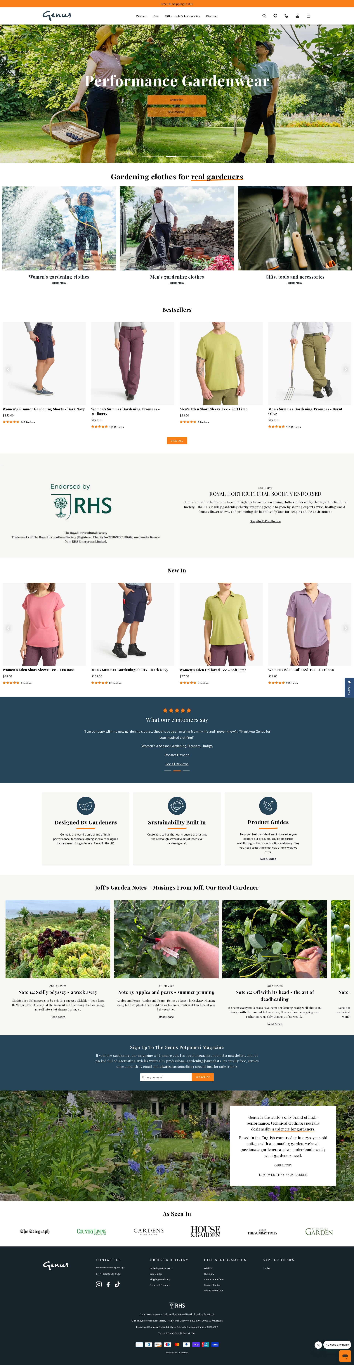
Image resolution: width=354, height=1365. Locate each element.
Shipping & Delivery (160, 1279)
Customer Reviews (214, 1279)
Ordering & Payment (160, 1268)
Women (141, 16)
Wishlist (208, 1268)
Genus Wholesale (213, 1290)
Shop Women (176, 111)
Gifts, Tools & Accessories (182, 16)
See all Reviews (177, 764)
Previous (8, 368)
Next (345, 368)
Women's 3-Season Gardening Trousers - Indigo (177, 746)
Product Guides (212, 1285)
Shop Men (176, 99)
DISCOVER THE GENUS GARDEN (283, 1175)
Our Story (209, 1273)
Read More (58, 1016)
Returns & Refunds (160, 1285)
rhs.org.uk (217, 1320)
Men (155, 16)
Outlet (266, 1268)
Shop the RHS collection (265, 521)
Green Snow (182, 1352)
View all (177, 441)
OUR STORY (283, 1165)
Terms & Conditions (168, 1333)
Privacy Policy (188, 1333)
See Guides (268, 858)
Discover (212, 16)
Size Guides (156, 1273)
